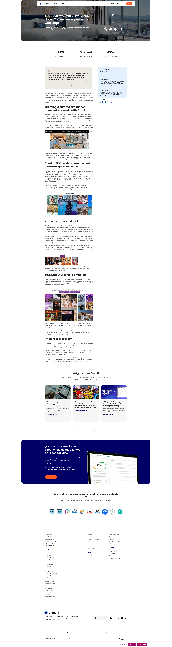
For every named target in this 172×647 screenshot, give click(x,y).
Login (122, 3)
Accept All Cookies (142, 644)
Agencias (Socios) (49, 590)
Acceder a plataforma (114, 558)
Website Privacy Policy (51, 632)
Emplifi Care (48, 555)
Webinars (111, 539)
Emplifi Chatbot (49, 559)
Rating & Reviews (49, 571)
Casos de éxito (91, 556)
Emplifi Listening (49, 566)
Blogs (110, 537)
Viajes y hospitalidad (93, 548)
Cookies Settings (122, 644)
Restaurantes (91, 541)
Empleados (47, 586)
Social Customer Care (50, 541)
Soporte (111, 556)
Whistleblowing (103, 632)
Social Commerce (49, 539)
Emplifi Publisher (49, 564)
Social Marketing (49, 537)
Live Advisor (48, 569)
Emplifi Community (49, 557)
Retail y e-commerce (93, 543)
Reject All (132, 644)
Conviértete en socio (50, 596)
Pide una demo (51, 477)
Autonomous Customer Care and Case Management (53, 544)
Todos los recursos (114, 534)
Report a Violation (92, 632)
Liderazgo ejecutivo (50, 583)
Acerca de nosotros (50, 581)
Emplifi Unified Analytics (51, 573)
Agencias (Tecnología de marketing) (51, 593)
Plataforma (65, 3)
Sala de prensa (49, 588)
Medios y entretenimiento (94, 539)
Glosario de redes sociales (115, 541)
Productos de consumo (94, 537)
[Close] (169, 644)
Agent (46, 553)
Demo (129, 3)
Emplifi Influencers (49, 562)
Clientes (56, 3)
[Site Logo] (44, 4)
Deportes (90, 546)
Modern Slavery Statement (116, 632)
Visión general (48, 534)
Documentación (113, 553)
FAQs (110, 543)
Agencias (90, 534)
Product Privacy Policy (65, 632)
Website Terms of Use (79, 632)
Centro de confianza (50, 599)
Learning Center (113, 551)
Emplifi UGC (48, 575)
